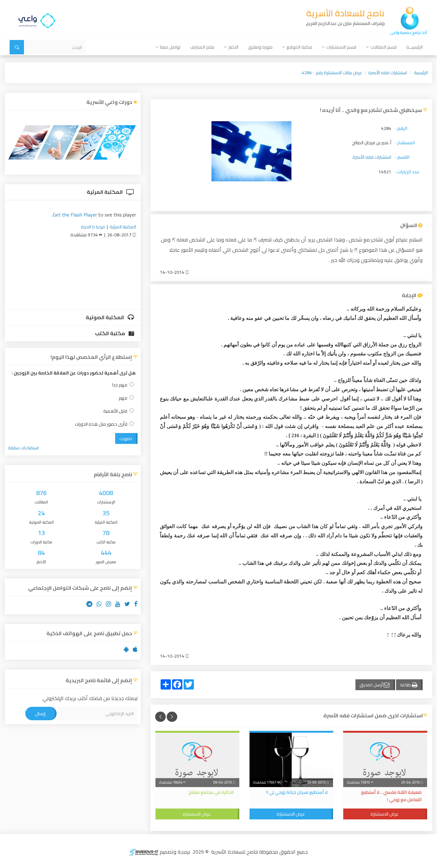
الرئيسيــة (414, 47)
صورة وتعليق (260, 47)
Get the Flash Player (75, 214)
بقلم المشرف (202, 47)
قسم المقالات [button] (383, 47)
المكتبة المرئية (105, 192)
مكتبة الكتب (110, 333)
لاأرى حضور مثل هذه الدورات (101, 424)
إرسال (40, 713)
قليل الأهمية (115, 411)
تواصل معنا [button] (170, 47)
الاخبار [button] (233, 47)
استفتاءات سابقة (23, 448)
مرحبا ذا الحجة (93, 227)
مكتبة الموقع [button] (299, 47)
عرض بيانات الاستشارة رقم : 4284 (332, 72)
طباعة (406, 685)
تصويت (125, 438)
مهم (123, 398)
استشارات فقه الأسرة (387, 72)
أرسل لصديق (372, 685)
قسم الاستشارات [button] (341, 47)
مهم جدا (119, 385)
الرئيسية (421, 72)
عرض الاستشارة (384, 814)
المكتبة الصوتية (105, 317)
